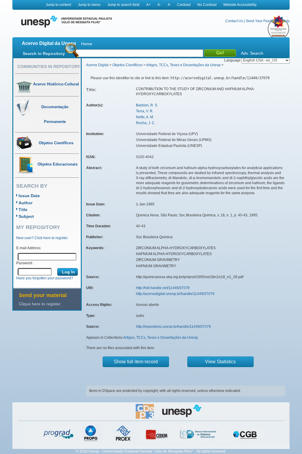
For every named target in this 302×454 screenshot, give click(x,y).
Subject (26, 216)
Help (286, 21)
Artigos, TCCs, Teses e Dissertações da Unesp (183, 65)
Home (86, 43)
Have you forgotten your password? (44, 278)
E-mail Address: (28, 248)
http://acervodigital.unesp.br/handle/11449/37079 (175, 294)
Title (23, 209)
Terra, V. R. (144, 111)
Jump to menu (89, 5)
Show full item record (136, 361)
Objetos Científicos (127, 65)
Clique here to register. (40, 303)
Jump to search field (123, 5)
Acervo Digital (97, 65)
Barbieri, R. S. (147, 105)
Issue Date (29, 195)
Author (25, 202)
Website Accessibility (240, 5)
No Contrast (206, 5)
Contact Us (234, 21)
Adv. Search (252, 53)
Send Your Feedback (262, 21)
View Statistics (220, 361)
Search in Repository (44, 53)
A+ (148, 5)
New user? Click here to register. (42, 238)
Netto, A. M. (145, 117)
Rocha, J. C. (145, 123)
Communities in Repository (48, 66)
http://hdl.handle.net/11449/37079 (163, 288)
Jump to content (58, 5)
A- (159, 5)
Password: (24, 263)
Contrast (184, 5)
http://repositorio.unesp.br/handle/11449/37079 (173, 327)
